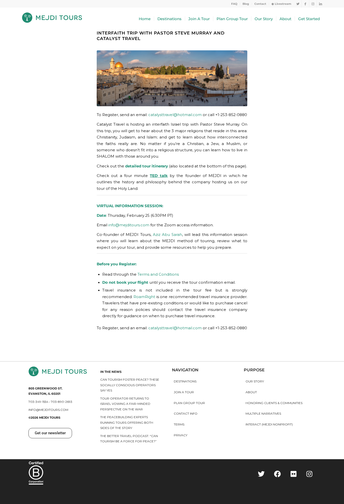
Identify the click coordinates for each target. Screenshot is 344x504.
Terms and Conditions (158, 274)
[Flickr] (293, 474)
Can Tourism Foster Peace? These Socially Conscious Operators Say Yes (129, 385)
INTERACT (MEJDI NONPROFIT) (269, 424)
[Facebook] (277, 474)
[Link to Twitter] (297, 4)
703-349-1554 (38, 402)
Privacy (180, 435)
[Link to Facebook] (305, 4)
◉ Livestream (281, 4)
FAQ (234, 4)
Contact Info (185, 413)
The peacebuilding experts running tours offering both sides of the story (126, 422)
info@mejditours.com (128, 225)
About (251, 392)
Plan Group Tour (189, 403)
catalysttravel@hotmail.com (175, 115)
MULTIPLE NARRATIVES (263, 413)
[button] (50, 433)
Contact (260, 4)
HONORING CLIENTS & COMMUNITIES (274, 403)
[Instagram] (309, 474)
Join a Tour (184, 392)
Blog (246, 4)
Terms (179, 424)
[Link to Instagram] (313, 4)
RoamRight (144, 297)
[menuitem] (234, 4)
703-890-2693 (61, 402)
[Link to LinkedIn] (320, 4)
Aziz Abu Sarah (167, 234)
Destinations (185, 381)
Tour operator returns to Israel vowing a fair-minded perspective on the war (125, 404)
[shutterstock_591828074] (172, 78)
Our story (255, 381)
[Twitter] (261, 474)
